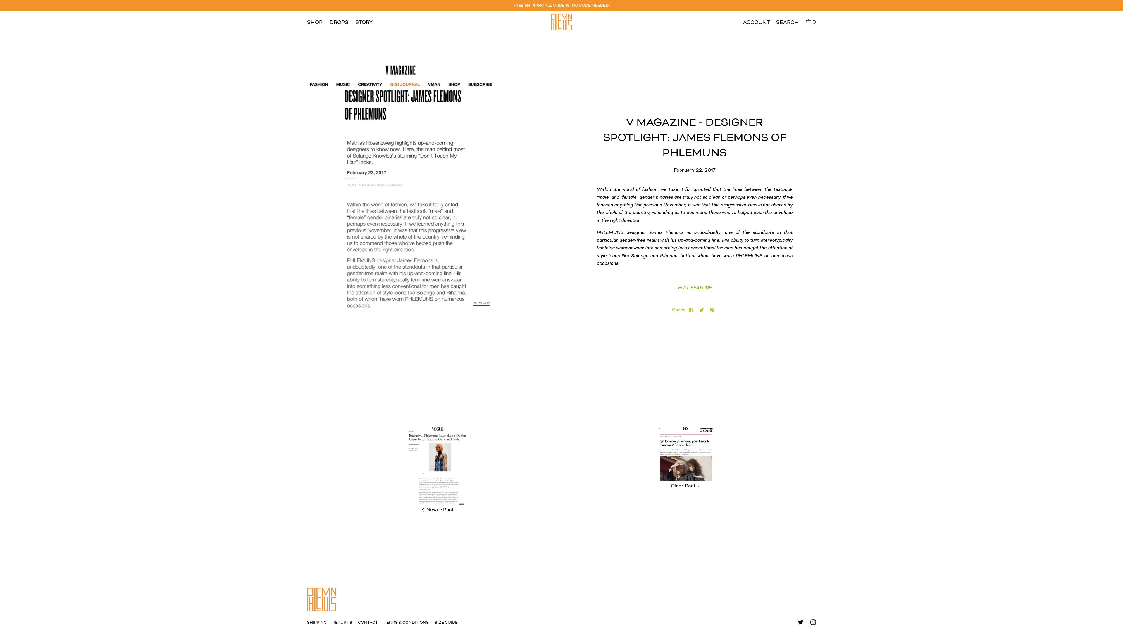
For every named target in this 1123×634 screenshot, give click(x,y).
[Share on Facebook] (691, 310)
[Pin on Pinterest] (712, 310)
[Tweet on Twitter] (701, 310)
